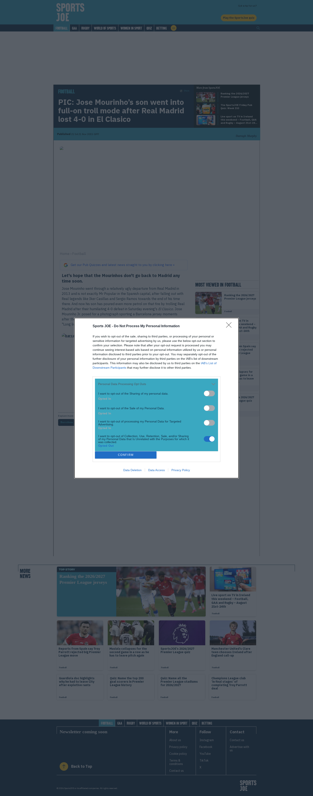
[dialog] (156, 398)
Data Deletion (132, 470)
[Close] (230, 326)
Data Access (156, 470)
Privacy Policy (180, 470)
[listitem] (156, 384)
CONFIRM (126, 454)
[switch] (209, 393)
